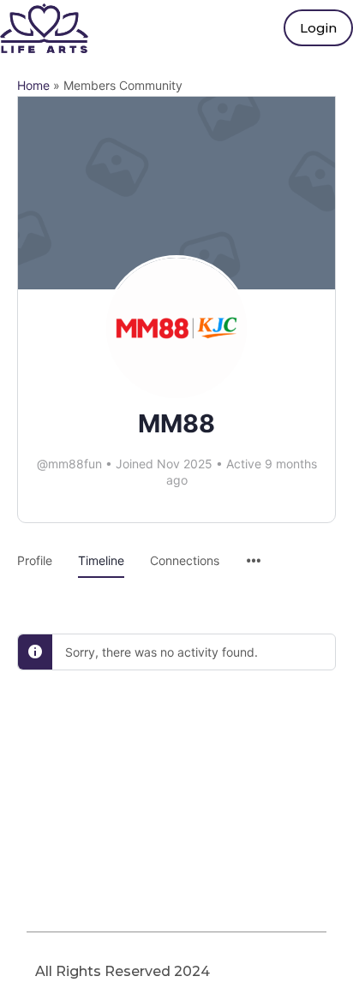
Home (33, 85)
